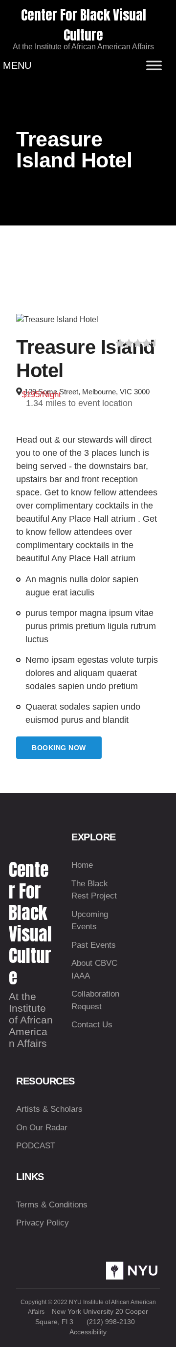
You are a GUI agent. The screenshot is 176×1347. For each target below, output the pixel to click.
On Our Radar (41, 1127)
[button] (17, 65)
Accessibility (88, 1332)
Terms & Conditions (52, 1204)
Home (82, 865)
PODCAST (35, 1145)
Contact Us (91, 1024)
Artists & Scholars (49, 1109)
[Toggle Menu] (154, 65)
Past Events (93, 945)
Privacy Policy (42, 1222)
